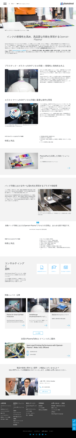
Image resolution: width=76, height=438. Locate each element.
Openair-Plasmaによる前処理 (19, 50)
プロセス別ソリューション (20, 30)
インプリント (37, 431)
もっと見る (38, 333)
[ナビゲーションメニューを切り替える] (5, 4)
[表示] (68, 355)
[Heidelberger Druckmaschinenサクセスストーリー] (38, 305)
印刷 (28, 30)
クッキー (51, 431)
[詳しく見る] (23, 325)
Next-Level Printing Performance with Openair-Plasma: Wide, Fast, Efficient (45, 346)
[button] (9, 3)
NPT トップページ (9, 30)
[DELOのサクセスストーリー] (60, 305)
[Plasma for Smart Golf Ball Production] (15, 305)
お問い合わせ (45, 391)
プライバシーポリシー (27, 431)
